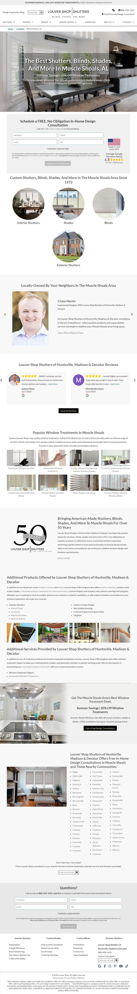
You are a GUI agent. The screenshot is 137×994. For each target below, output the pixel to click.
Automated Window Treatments (24, 676)
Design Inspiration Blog (13, 12)
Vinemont (117, 841)
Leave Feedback (80, 955)
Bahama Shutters (19, 615)
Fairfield (76, 846)
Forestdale (97, 772)
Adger (75, 772)
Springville (117, 812)
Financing (90, 22)
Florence (77, 850)
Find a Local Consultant (52, 944)
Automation (14, 944)
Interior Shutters (28, 223)
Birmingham (78, 796)
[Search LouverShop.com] (77, 872)
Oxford (115, 772)
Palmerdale (117, 776)
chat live (57, 893)
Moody (95, 834)
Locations (20, 29)
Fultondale (97, 780)
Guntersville (98, 796)
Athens (76, 788)
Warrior (116, 845)
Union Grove (118, 837)
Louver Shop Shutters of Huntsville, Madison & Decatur (95, 299)
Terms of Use (58, 978)
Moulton (96, 838)
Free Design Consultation (95, 2)
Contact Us (78, 951)
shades (50, 587)
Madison (96, 830)
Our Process (46, 951)
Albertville (77, 776)
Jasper (95, 821)
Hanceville (97, 801)
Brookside (77, 813)
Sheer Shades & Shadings (84, 493)
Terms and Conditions (37, 156)
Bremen (76, 809)
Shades (27, 22)
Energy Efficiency (17, 948)
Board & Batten (18, 618)
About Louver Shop (50, 948)
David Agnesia (67, 295)
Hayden (96, 805)
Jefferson (96, 825)
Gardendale (97, 792)
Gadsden (96, 784)
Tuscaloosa (117, 829)
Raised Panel (17, 608)
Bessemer (77, 792)
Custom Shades (53, 938)
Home (10, 29)
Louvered (15, 611)
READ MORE (64, 558)
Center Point (78, 821)
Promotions (78, 944)
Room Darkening (16, 951)
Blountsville (78, 801)
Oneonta (96, 854)
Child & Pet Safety (17, 958)
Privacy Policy (53, 156)
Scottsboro (117, 808)
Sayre (114, 804)
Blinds (44, 22)
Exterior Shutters (68, 265)
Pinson (115, 780)
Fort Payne (97, 776)
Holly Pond (97, 809)
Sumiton (116, 816)
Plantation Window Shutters (21, 468)
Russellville (117, 800)
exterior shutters (108, 587)
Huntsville (97, 817)
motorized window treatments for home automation (44, 591)
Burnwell (77, 817)
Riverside (116, 796)
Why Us (108, 22)
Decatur (76, 834)
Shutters (7, 22)
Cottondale (78, 825)
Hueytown (97, 813)
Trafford (116, 821)
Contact (127, 22)
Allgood (76, 780)
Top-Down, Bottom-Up (19, 955)
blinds (61, 587)
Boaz (75, 805)
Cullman (76, 830)
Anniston (77, 784)
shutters (42, 587)
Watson (116, 850)
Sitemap (81, 978)
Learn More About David (69, 341)
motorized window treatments (36, 666)
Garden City (98, 788)
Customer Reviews (49, 955)
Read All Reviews (68, 410)
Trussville (116, 825)
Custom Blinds (83, 938)
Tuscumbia (117, 833)
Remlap (115, 792)
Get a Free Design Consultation (100, 728)
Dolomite (77, 842)
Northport (97, 850)
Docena (76, 838)
